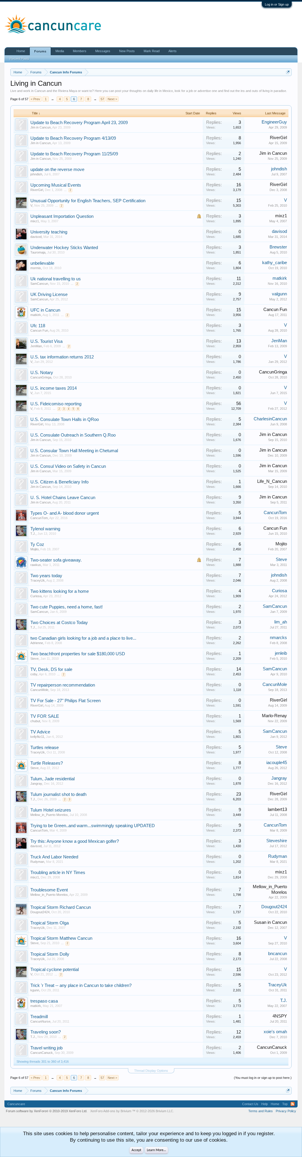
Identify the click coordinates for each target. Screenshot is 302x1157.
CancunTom (39, 518)
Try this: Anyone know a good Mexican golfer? (74, 841)
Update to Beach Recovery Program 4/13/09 (73, 138)
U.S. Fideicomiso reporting (55, 403)
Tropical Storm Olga (49, 923)
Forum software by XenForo (46, 1111)
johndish (36, 174)
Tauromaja (37, 252)
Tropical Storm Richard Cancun (60, 907)
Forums (40, 51)
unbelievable (42, 263)
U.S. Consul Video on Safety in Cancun (68, 466)
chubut (35, 721)
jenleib (281, 653)
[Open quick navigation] (288, 72)
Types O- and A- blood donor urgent (64, 513)
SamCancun (39, 283)
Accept (136, 1150)
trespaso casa (44, 1001)
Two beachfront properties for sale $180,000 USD (77, 653)
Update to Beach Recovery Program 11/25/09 (74, 154)
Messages (102, 51)
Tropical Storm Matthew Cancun (61, 938)
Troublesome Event (49, 890)
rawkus (35, 565)
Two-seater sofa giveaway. (56, 560)
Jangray (36, 783)
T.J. (33, 533)
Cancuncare (16, 1104)
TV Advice (40, 732)
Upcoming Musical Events (55, 185)
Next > (112, 99)
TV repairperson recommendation (62, 685)
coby (33, 674)
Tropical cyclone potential (54, 969)
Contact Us (250, 1104)
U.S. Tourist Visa (46, 341)
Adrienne (36, 643)
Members (79, 51)
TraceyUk (37, 580)
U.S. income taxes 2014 (53, 388)
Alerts (172, 51)
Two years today (46, 575)
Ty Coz (37, 544)
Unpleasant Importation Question (61, 216)
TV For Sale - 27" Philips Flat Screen (65, 700)
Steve (281, 559)
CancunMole (39, 690)
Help (264, 1104)
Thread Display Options (151, 1070)
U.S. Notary (41, 372)
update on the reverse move (57, 169)
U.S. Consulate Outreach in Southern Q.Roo (73, 435)
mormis (35, 268)
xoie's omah (275, 1031)
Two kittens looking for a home (59, 591)
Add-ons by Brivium (132, 1111)
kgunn (34, 990)
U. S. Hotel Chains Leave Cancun (62, 497)
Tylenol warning (45, 528)
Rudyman (37, 861)
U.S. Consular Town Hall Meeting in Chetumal (74, 450)
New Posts (127, 51)
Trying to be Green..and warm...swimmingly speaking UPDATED (92, 825)
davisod (36, 236)
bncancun (277, 953)
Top (285, 1104)
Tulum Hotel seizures (50, 810)
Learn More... (156, 1150)
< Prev (35, 99)
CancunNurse (40, 1021)
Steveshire (276, 840)
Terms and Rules (260, 1111)
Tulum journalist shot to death (58, 794)
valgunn (279, 294)
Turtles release (44, 747)
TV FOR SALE (44, 716)
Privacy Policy (286, 1111)
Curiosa (36, 596)
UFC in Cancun (45, 310)
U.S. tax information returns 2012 (62, 357)
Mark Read (152, 51)
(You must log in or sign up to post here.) (263, 1077)
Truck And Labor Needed (54, 857)
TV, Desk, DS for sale (51, 669)
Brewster (278, 247)
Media (59, 51)
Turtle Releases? (46, 763)
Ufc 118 (37, 325)
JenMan (36, 346)
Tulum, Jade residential (52, 778)
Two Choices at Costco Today (59, 622)
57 (102, 99)
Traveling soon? (45, 1032)
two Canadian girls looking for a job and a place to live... (83, 638)
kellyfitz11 (37, 736)
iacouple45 (276, 762)
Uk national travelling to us (55, 279)
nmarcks (278, 637)
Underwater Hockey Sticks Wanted (64, 247)
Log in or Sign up (277, 4)
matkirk (280, 278)
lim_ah (280, 622)
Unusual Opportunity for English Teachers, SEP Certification (87, 200)
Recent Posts (19, 58)
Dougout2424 (40, 912)
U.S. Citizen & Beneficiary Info (59, 482)
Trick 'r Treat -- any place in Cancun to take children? (81, 985)
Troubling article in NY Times (57, 872)
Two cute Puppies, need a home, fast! (66, 607)
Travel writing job (46, 1048)
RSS (292, 1104)
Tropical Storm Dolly (49, 954)
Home (21, 51)
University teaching (48, 232)
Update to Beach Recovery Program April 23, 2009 (79, 122)
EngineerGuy (274, 122)
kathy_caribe (274, 262)
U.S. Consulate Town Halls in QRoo (64, 419)
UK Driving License (49, 294)
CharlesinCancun (270, 419)
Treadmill (39, 1016)
